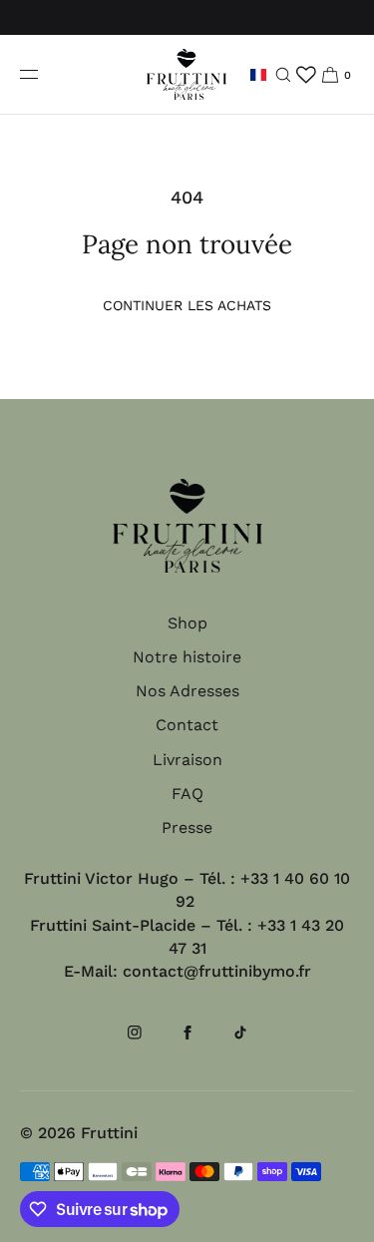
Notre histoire (187, 656)
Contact (187, 724)
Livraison (187, 759)
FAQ (187, 793)
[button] (282, 74)
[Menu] (45, 74)
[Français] (258, 74)
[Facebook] (187, 1041)
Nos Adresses (187, 690)
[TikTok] (240, 1041)
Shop (187, 623)
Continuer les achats (187, 305)
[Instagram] (135, 1041)
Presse (187, 827)
